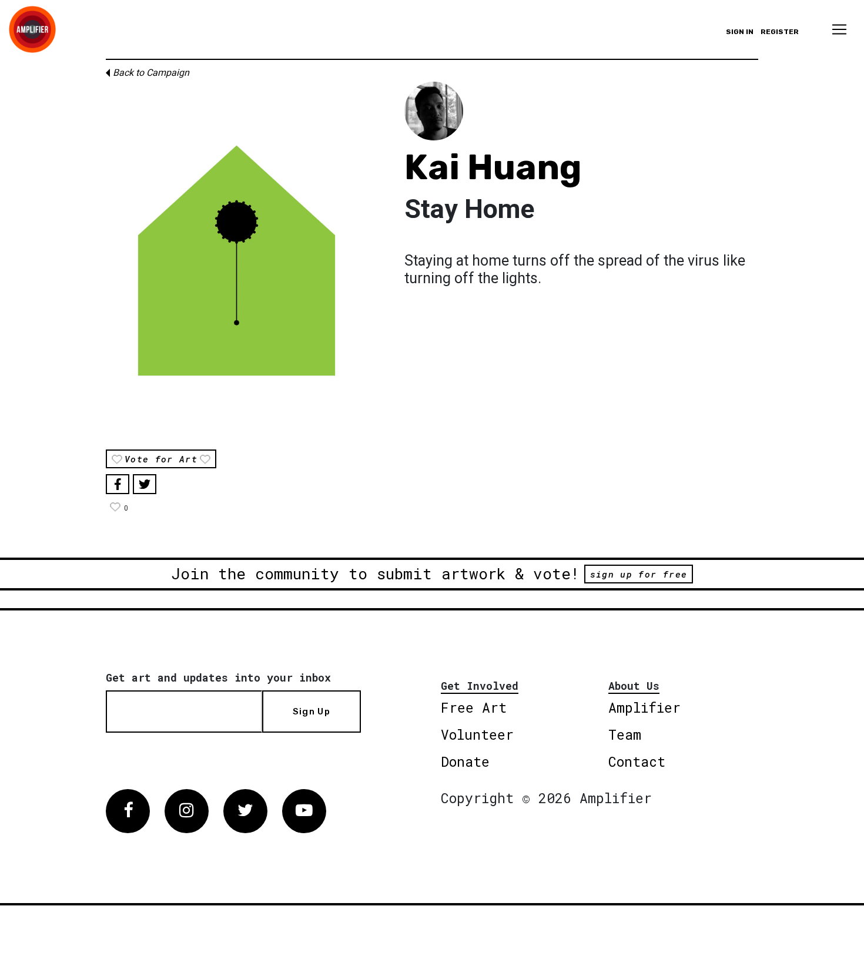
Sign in (740, 32)
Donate (465, 761)
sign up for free (638, 574)
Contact (636, 761)
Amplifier (644, 707)
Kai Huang (493, 167)
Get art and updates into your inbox (218, 677)
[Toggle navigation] (839, 29)
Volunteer (477, 734)
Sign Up (311, 711)
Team (624, 734)
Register (780, 32)
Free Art (474, 707)
